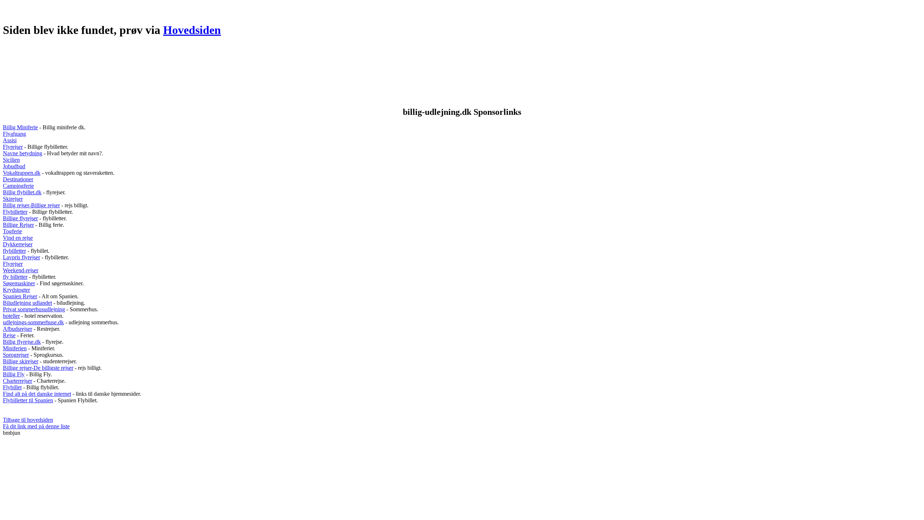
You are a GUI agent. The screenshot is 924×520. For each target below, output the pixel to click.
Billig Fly (14, 374)
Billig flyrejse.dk (22, 342)
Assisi (10, 140)
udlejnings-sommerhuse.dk (33, 322)
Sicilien (11, 160)
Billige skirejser (20, 361)
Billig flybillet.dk (22, 192)
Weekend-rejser (20, 270)
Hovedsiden (192, 29)
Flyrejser (13, 147)
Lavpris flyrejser (21, 257)
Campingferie (18, 186)
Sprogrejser (16, 355)
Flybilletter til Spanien (28, 400)
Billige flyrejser (20, 218)
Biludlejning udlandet (27, 303)
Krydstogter (16, 290)
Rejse (9, 335)
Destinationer (18, 179)
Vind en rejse (18, 238)
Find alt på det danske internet (37, 394)
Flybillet (12, 387)
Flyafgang (14, 134)
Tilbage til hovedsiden (28, 420)
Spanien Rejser (20, 296)
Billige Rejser (18, 225)
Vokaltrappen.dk (21, 173)
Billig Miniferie (20, 127)
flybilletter (14, 251)
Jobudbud (14, 166)
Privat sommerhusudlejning (34, 309)
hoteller (11, 316)
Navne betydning (22, 153)
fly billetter (15, 277)
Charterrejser (17, 381)
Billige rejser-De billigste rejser (38, 368)
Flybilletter (15, 212)
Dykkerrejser (17, 244)
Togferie (12, 231)
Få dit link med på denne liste (36, 426)
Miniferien (15, 348)
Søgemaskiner (19, 283)
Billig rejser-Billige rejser (31, 205)
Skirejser (13, 199)
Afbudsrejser (17, 329)
